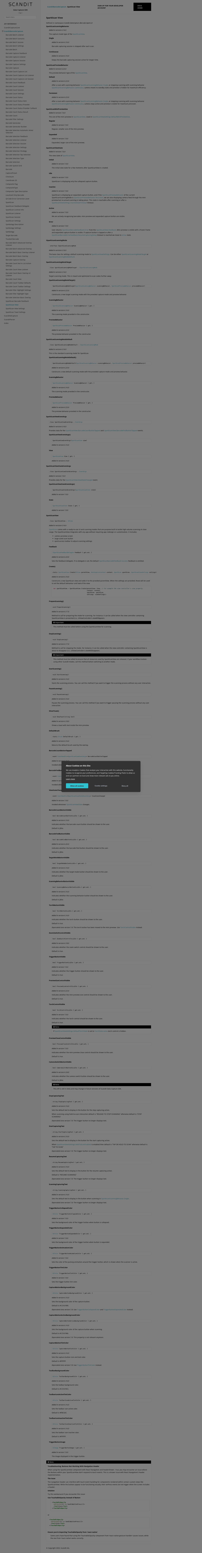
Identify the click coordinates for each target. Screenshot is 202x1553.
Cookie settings (101, 786)
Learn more (70, 779)
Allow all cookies (77, 786)
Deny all (125, 786)
